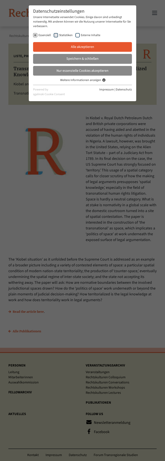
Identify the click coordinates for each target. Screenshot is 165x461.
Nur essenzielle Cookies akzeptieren (82, 70)
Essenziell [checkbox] (44, 35)
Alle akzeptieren (82, 46)
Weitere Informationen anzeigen (81, 80)
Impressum (106, 89)
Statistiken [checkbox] (66, 35)
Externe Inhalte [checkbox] (90, 35)
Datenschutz (124, 89)
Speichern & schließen (82, 58)
